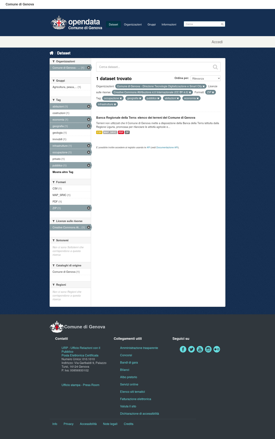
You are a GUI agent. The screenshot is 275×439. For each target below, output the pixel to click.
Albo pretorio (128, 377)
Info (54, 424)
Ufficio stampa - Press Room (80, 385)
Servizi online (129, 384)
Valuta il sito (128, 406)
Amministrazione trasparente (139, 348)
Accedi (217, 41)
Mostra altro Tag (63, 172)
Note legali (110, 424)
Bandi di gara (129, 362)
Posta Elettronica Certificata (80, 355)
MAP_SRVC (110, 132)
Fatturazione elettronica (135, 399)
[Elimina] (204, 86)
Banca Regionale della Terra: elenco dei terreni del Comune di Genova (145, 117)
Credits (128, 424)
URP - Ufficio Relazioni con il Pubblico (81, 350)
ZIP (127, 132)
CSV (99, 132)
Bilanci (124, 369)
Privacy (69, 424)
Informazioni (169, 24)
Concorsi (126, 355)
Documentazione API (167, 147)
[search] (215, 67)
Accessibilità (88, 424)
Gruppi (152, 24)
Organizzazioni (133, 24)
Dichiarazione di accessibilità (139, 413)
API (148, 147)
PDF (121, 132)
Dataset (113, 24)
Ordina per (181, 78)
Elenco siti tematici (132, 391)
